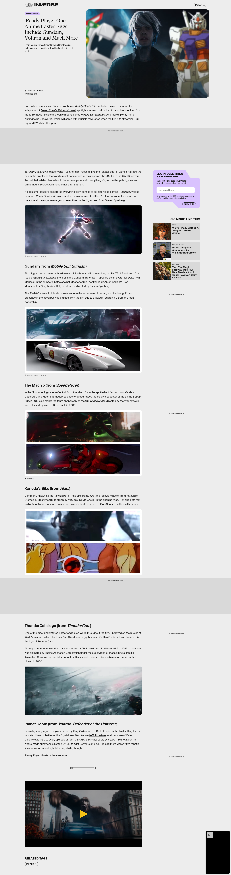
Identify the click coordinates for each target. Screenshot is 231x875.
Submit (187, 204)
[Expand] (208, 833)
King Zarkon (80, 731)
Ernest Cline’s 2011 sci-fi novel (58, 110)
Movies (30, 864)
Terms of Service (165, 198)
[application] (83, 814)
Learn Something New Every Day (170, 175)
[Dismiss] (227, 833)
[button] (83, 814)
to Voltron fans (97, 735)
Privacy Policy (180, 198)
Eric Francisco (36, 91)
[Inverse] (46, 4)
